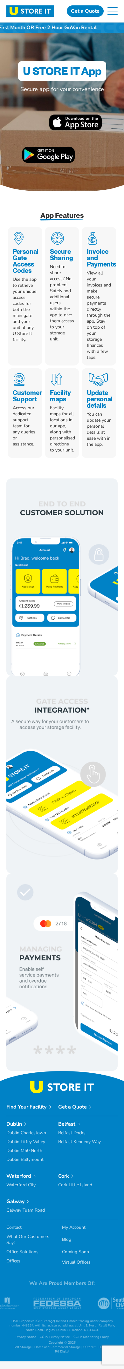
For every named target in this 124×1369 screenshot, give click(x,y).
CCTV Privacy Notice (55, 1337)
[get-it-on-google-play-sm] (48, 149)
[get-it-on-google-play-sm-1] (75, 117)
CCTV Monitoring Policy (91, 1337)
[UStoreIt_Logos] (30, 7)
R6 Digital (62, 1351)
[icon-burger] (112, 9)
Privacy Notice (26, 1337)
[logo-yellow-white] (62, 1083)
